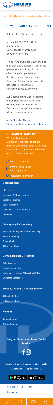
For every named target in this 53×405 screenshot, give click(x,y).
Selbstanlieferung (11, 236)
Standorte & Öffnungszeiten (16, 195)
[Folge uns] (23, 354)
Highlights (19, 16)
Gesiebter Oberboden (13, 277)
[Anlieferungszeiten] (46, 401)
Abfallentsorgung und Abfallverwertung (21, 231)
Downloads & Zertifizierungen (16, 209)
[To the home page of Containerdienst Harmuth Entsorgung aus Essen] (17, 5)
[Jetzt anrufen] (6, 401)
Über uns (7, 190)
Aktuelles (7, 214)
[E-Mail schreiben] (19, 401)
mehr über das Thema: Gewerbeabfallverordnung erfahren (26, 122)
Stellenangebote (10, 204)
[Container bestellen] (33, 401)
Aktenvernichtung (11, 246)
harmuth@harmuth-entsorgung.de (21, 168)
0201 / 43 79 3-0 (19, 161)
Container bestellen (12, 268)
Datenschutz (13, 392)
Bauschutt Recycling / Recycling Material (22, 273)
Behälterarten (9, 263)
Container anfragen (22, 176)
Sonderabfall (9, 241)
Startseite (7, 16)
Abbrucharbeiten (10, 296)
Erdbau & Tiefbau (11, 301)
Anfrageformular (10, 324)
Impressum (26, 386)
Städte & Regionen (11, 200)
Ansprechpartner (10, 319)
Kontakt (11, 386)
